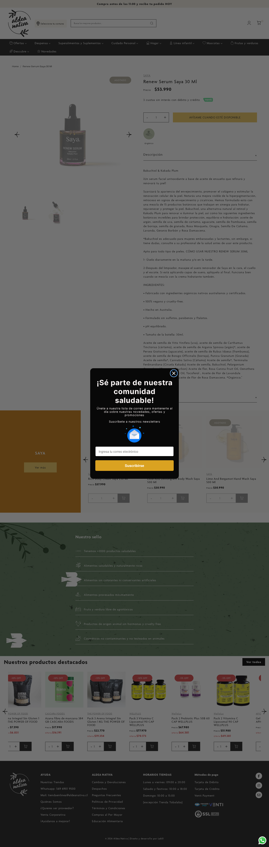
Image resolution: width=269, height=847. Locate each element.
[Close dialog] (173, 373)
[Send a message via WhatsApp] (262, 840)
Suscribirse (134, 465)
